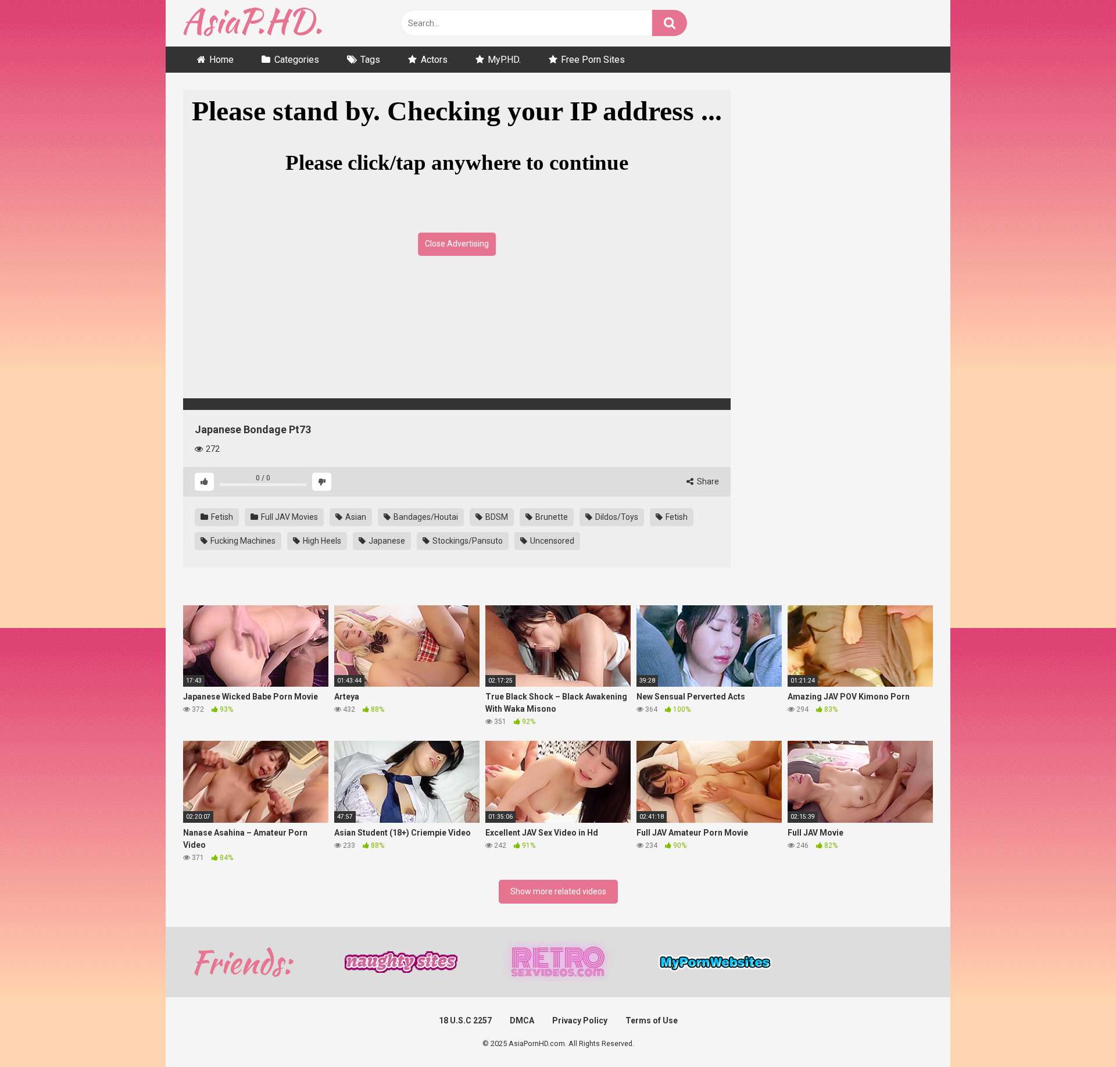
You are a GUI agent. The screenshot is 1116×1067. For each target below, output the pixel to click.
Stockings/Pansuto (467, 540)
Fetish (221, 517)
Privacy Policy (579, 1020)
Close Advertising (457, 243)
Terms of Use (651, 1020)
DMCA (522, 1020)
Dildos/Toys (615, 517)
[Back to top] (1077, 1032)
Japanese (386, 540)
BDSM (496, 517)
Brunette (551, 517)
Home (221, 59)
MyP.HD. (504, 59)
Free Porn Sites (593, 59)
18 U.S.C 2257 (465, 1020)
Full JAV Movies (288, 517)
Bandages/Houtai (425, 517)
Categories (296, 59)
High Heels (321, 540)
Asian (355, 517)
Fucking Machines (242, 540)
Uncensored (551, 540)
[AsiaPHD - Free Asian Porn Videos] (252, 24)
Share (707, 481)
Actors (434, 59)
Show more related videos (558, 891)
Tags (370, 59)
